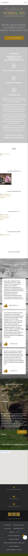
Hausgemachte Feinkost (14, 251)
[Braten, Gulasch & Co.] (14, 199)
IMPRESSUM (11, 532)
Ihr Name (4, 389)
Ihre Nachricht (5, 401)
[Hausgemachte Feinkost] (14, 239)
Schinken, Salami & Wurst (13, 231)
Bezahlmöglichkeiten (19, 525)
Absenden (21, 431)
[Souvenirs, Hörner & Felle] (14, 159)
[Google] (14, 514)
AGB (18, 532)
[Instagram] (18, 514)
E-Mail (3, 395)
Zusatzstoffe (7, 528)
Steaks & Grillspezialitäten (14, 191)
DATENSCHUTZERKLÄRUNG (14, 535)
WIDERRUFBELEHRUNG (18, 528)
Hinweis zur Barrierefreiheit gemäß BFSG (14, 542)
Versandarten (7, 525)
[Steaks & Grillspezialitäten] (14, 179)
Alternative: (3, 434)
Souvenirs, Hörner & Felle (14, 171)
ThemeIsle (19, 549)
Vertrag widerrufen (14, 546)
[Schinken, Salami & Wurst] (14, 219)
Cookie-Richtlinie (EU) (14, 539)
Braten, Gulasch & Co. (14, 211)
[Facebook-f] (10, 514)
